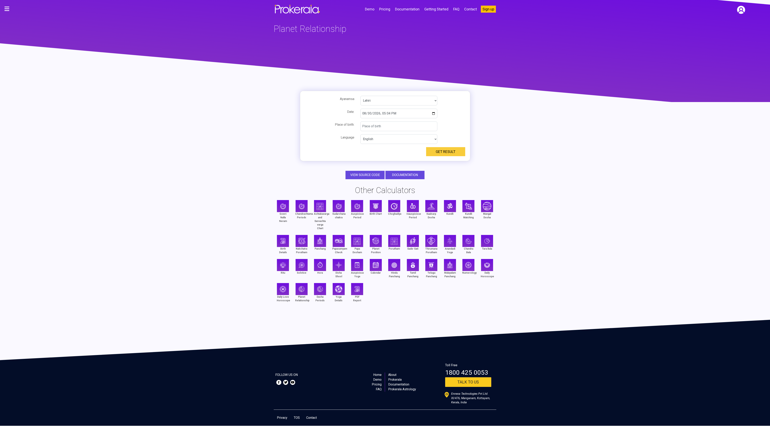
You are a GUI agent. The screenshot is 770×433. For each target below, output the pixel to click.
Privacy (282, 418)
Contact (470, 9)
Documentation (407, 9)
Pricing (384, 9)
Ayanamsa (347, 99)
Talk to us (468, 382)
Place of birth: (344, 124)
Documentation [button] (405, 175)
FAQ (456, 9)
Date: (350, 112)
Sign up (488, 9)
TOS (297, 418)
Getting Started (436, 9)
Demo (369, 9)
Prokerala (395, 379)
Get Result (445, 152)
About (392, 375)
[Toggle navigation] (7, 9)
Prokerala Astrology (402, 389)
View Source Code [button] (365, 175)
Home (377, 375)
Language (347, 137)
